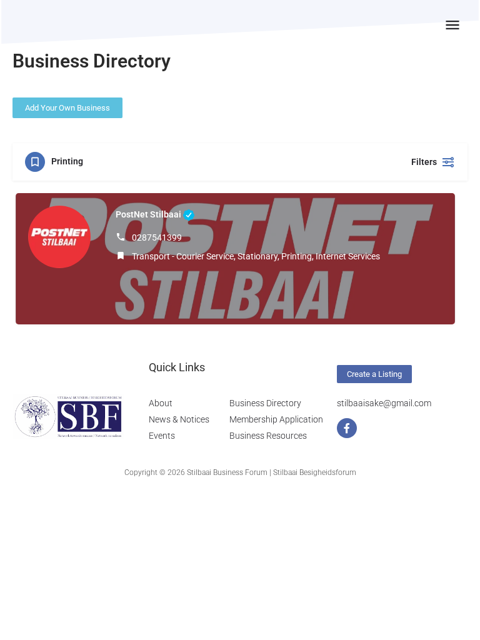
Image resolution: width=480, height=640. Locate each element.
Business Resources (268, 436)
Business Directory (265, 403)
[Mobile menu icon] (452, 24)
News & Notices (179, 419)
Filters (424, 162)
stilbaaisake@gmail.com (384, 403)
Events (162, 436)
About (160, 403)
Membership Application (276, 419)
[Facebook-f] (347, 428)
